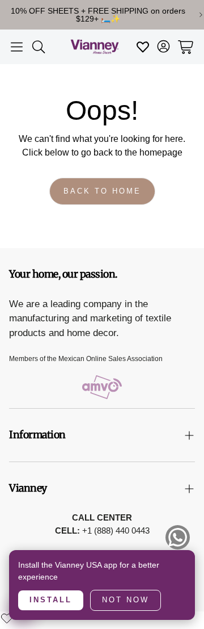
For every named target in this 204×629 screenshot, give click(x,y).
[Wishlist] (7, 618)
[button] (16, 47)
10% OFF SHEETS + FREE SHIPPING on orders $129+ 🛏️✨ (98, 15)
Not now (125, 600)
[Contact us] (177, 537)
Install (50, 600)
